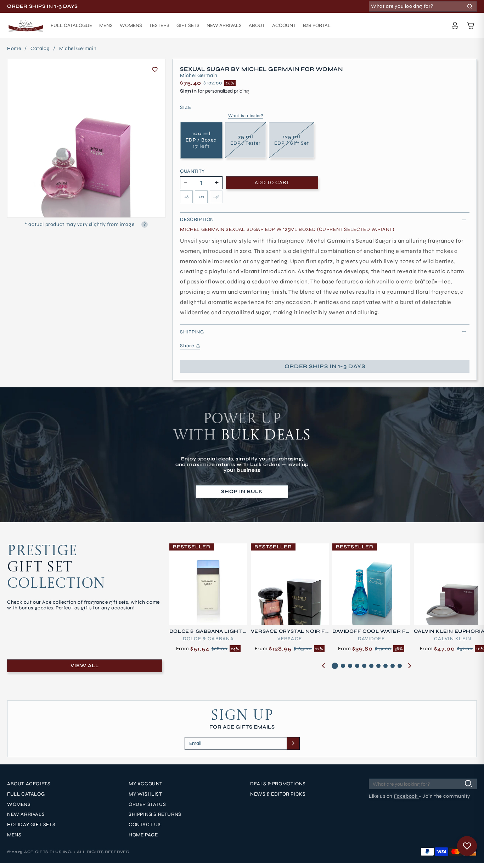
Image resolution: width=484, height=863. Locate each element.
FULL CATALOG (26, 794)
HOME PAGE (143, 835)
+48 (216, 196)
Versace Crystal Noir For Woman (288, 631)
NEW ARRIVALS (26, 815)
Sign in (188, 91)
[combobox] (423, 6)
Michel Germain (77, 48)
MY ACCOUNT (146, 784)
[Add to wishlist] (155, 69)
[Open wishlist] (467, 846)
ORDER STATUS (147, 804)
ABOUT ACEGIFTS (28, 784)
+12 (201, 196)
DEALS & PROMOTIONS (278, 784)
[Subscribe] (293, 743)
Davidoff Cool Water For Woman (369, 631)
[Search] (470, 6)
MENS (14, 835)
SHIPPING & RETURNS (155, 815)
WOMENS (19, 804)
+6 (186, 196)
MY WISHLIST (145, 794)
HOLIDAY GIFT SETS (31, 825)
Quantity (192, 171)
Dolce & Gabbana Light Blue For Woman (208, 631)
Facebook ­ (406, 796)
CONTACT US (145, 825)
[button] (470, 25)
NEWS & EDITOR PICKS (277, 794)
